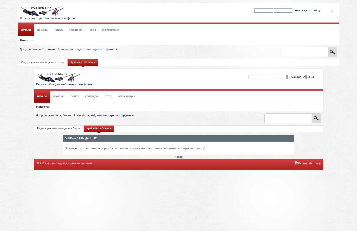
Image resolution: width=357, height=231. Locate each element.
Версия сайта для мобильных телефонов (48, 18)
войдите (80, 49)
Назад (178, 156)
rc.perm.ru (54, 163)
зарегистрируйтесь (105, 49)
